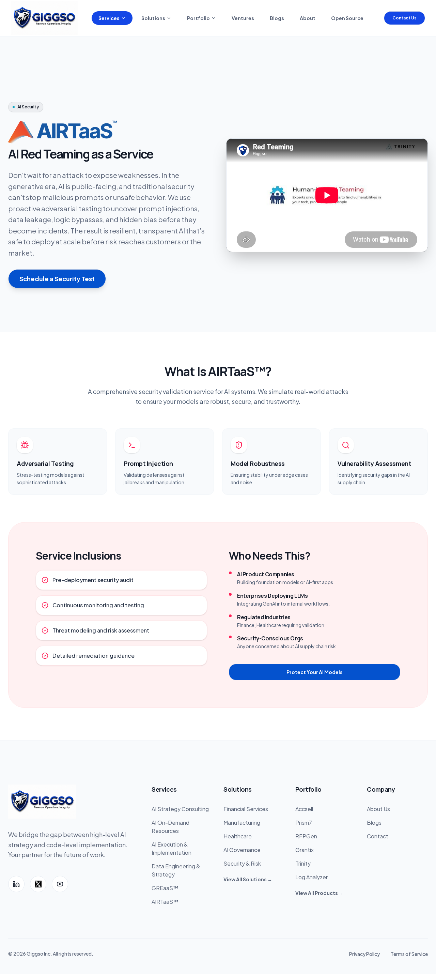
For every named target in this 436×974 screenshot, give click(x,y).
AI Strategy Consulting (180, 808)
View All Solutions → (247, 879)
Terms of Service (409, 954)
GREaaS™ (165, 888)
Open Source (347, 18)
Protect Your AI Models (314, 672)
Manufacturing (241, 822)
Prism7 (303, 822)
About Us (378, 808)
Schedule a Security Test (57, 279)
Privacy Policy (364, 954)
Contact (377, 836)
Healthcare (237, 836)
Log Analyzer (311, 877)
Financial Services (245, 808)
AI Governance (242, 849)
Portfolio (198, 18)
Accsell (304, 808)
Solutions (153, 18)
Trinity (303, 863)
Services (109, 18)
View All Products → (319, 893)
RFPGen (306, 836)
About (307, 18)
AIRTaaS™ (165, 901)
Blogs (277, 18)
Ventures (243, 18)
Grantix (304, 849)
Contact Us (404, 17)
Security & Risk (242, 863)
